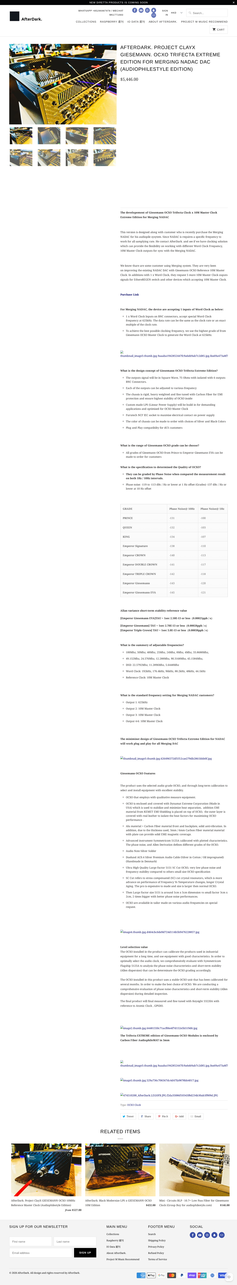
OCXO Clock (134, 1105)
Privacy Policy (156, 1246)
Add (181, 1116)
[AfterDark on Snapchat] (153, 10)
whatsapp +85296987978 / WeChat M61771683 (100, 12)
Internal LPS (131, 150)
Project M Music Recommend (204, 21)
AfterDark (23, 1272)
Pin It (165, 1116)
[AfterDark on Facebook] (134, 10)
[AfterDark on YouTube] (141, 10)
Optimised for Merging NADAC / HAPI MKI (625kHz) (155, 97)
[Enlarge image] (174, 356)
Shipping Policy (157, 1240)
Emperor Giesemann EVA (138, 133)
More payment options (204, 194)
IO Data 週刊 (136, 21)
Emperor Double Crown (138, 124)
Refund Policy (156, 1253)
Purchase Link (129, 294)
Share (148, 1116)
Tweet (130, 1116)
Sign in (165, 12)
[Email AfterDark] (153, 15)
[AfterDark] (26, 16)
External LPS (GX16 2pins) (163, 150)
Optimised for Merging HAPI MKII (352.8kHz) (151, 107)
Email (198, 1116)
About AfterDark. (163, 21)
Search (152, 1234)
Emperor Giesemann (175, 124)
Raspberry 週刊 (112, 21)
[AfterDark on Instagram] (147, 10)
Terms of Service (157, 1259)
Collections (86, 21)
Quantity (125, 185)
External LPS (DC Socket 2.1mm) (144, 160)
